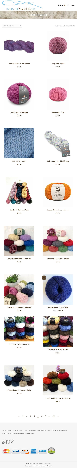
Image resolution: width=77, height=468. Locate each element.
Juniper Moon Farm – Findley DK (19, 307)
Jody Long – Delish (19, 161)
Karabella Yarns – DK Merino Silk (58, 398)
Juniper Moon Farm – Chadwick (19, 259)
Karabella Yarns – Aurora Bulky (19, 390)
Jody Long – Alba (57, 64)
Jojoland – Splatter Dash (19, 210)
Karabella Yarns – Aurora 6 (19, 344)
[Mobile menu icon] (73, 5)
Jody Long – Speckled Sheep (58, 161)
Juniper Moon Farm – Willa (58, 307)
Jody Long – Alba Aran (19, 112)
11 (53, 416)
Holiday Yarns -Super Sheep (19, 64)
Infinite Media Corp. (46, 466)
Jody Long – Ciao (57, 112)
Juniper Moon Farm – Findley (58, 259)
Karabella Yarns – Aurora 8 (58, 349)
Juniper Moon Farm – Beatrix (58, 210)
